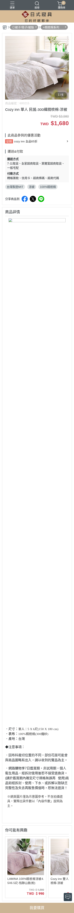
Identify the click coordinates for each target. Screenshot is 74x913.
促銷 (9, 141)
